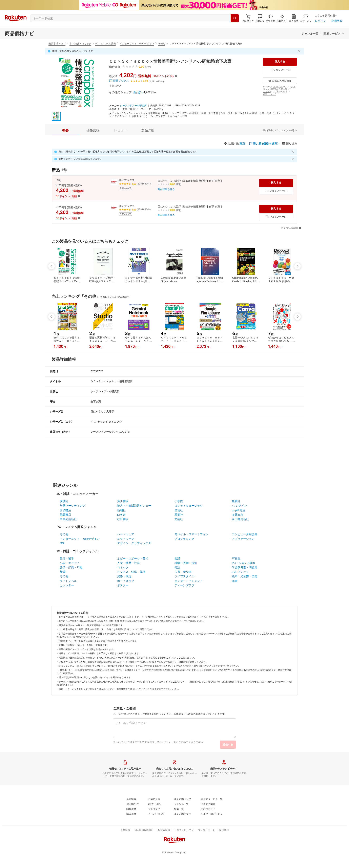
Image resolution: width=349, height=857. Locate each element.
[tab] (65, 130)
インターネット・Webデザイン (137, 43)
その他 (161, 43)
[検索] (235, 18)
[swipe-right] (297, 266)
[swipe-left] (51, 266)
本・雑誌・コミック (80, 43)
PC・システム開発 (105, 43)
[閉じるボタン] (300, 51)
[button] (259, 18)
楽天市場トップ (56, 43)
